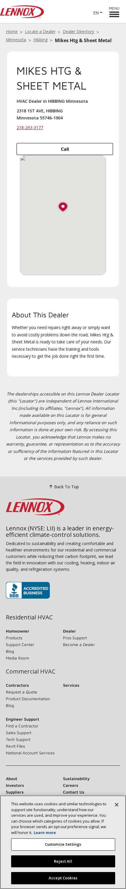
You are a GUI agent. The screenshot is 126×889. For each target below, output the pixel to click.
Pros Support (75, 637)
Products (14, 637)
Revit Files (15, 746)
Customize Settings (63, 844)
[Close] (116, 804)
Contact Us (73, 791)
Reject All (63, 861)
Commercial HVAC (30, 671)
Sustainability (76, 778)
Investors (15, 785)
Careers (70, 785)
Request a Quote (21, 691)
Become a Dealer (79, 644)
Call (65, 149)
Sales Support (18, 732)
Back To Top (66, 486)
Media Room (17, 657)
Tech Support (18, 739)
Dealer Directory (78, 31)
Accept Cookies (63, 878)
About (11, 778)
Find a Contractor (22, 725)
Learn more (45, 832)
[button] (63, 207)
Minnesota (16, 39)
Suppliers (15, 791)
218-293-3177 (30, 127)
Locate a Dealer (40, 31)
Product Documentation (28, 698)
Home (12, 31)
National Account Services (30, 752)
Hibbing (40, 39)
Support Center (20, 644)
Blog (10, 651)
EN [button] (96, 13)
